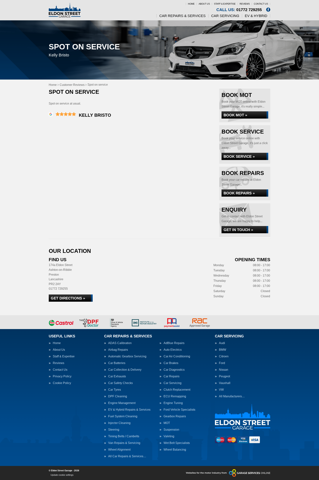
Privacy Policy (62, 376)
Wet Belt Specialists (177, 443)
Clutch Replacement (177, 389)
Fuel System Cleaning (122, 416)
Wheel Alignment (119, 449)
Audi (222, 343)
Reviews (245, 4)
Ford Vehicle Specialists (179, 409)
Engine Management (122, 403)
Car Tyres (114, 389)
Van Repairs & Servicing (124, 443)
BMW (222, 349)
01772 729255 (239, 10)
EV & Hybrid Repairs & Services (129, 409)
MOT (167, 423)
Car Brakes (171, 363)
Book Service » (239, 156)
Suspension (171, 429)
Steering (113, 429)
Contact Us (261, 4)
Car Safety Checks (120, 383)
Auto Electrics (173, 349)
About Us (204, 4)
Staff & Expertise (225, 4)
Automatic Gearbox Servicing (127, 356)
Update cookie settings (62, 475)
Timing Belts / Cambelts (123, 436)
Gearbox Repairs (175, 416)
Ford (222, 363)
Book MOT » (235, 115)
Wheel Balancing (175, 449)
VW (221, 389)
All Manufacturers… (232, 396)
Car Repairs (171, 376)
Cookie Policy (62, 383)
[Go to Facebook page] (268, 10)
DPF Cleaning (117, 396)
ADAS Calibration (120, 343)
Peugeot (224, 376)
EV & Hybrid (256, 16)
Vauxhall (224, 383)
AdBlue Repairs (174, 343)
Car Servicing (225, 16)
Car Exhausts (117, 376)
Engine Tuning (173, 403)
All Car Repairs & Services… (127, 456)
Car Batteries (116, 363)
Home (191, 4)
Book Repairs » (239, 193)
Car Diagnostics (174, 369)
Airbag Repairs (118, 349)
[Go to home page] (64, 10)
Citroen (224, 356)
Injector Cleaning (119, 423)
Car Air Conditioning (177, 356)
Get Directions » (68, 298)
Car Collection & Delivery (124, 369)
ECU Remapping (175, 396)
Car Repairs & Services (182, 16)
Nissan (223, 369)
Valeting (169, 436)
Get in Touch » (238, 230)
